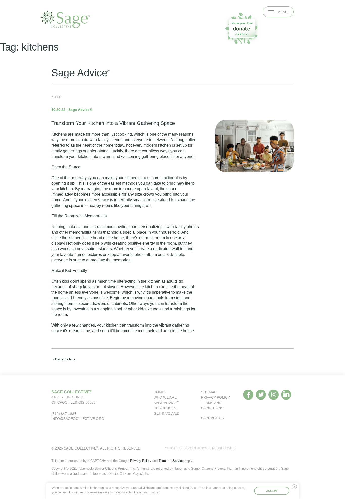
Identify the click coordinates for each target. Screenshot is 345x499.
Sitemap (208, 392)
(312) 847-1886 (63, 414)
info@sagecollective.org (77, 419)
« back (57, 97)
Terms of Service (171, 461)
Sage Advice (166, 403)
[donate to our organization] (242, 28)
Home (159, 392)
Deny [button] (295, 488)
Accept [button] (272, 490)
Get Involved (166, 413)
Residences (165, 408)
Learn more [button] (150, 492)
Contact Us (212, 418)
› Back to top (64, 359)
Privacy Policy (215, 397)
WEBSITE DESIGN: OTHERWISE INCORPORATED (200, 448)
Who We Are (165, 397)
